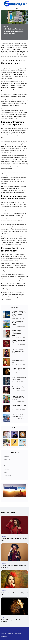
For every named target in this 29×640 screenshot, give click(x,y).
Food (5, 472)
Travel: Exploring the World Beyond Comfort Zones (18, 322)
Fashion (6, 456)
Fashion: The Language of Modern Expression (18, 369)
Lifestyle (7, 460)
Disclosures (4, 636)
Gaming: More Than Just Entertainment (19, 406)
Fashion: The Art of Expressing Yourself (17, 415)
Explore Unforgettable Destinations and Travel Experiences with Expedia (19, 313)
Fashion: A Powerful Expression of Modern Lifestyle (18, 397)
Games (6, 469)
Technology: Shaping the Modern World (19, 378)
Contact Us (10, 633)
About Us (3, 633)
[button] (16, 8)
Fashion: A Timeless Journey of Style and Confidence (18, 351)
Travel (6, 466)
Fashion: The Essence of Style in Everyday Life (19, 341)
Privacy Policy (17, 633)
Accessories (8, 463)
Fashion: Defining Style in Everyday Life (19, 387)
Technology (7, 475)
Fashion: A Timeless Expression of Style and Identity (18, 360)
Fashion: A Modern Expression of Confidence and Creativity (17, 333)
